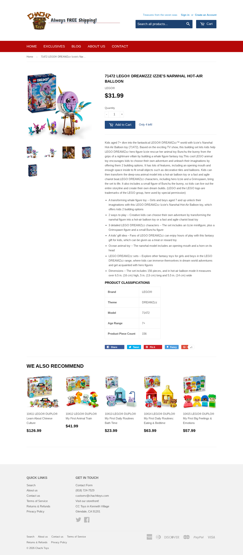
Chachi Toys (42, 548)
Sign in (185, 14)
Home (32, 46)
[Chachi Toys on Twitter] (78, 521)
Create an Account (205, 14)
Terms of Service (37, 501)
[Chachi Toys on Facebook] (87, 521)
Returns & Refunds (38, 506)
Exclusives (54, 46)
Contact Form (84, 485)
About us (96, 46)
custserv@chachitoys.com (92, 495)
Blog (76, 46)
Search (31, 485)
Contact (120, 46)
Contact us (33, 495)
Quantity (110, 107)
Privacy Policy (35, 511)
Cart (209, 24)
